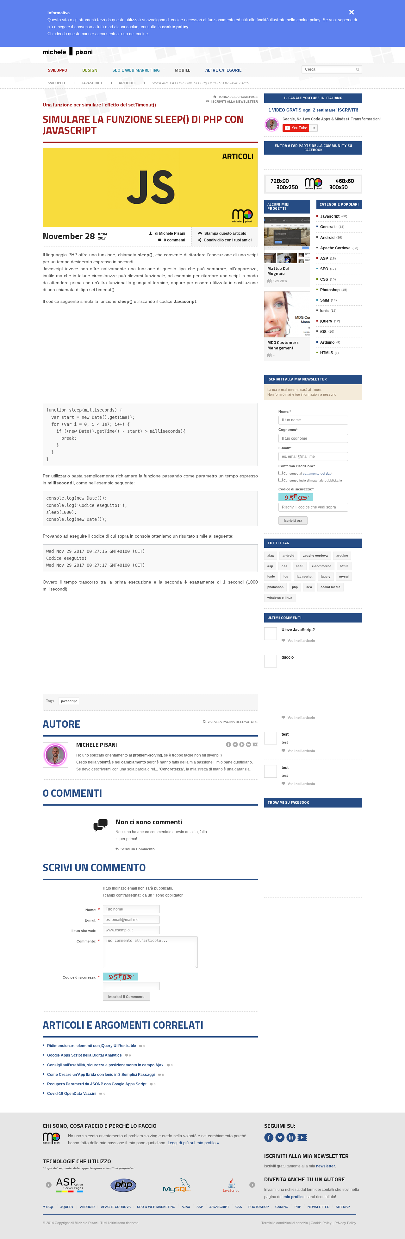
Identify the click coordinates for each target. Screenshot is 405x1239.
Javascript (92, 83)
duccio (288, 657)
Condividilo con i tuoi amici (225, 240)
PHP (298, 1207)
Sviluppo (57, 70)
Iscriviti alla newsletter (232, 101)
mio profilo (293, 1197)
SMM (324, 300)
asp (270, 566)
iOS (323, 331)
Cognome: (287, 429)
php (295, 587)
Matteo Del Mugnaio (278, 271)
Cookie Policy (321, 1223)
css (284, 566)
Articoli (127, 83)
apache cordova (315, 555)
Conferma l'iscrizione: (296, 466)
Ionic (324, 311)
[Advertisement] (242, 52)
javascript (69, 701)
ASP (324, 258)
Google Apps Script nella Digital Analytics (84, 1055)
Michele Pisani (96, 744)
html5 (344, 566)
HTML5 (326, 353)
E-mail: (91, 920)
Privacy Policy (345, 1223)
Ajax (186, 1207)
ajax (270, 555)
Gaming (281, 1207)
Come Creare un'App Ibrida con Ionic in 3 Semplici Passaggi (101, 1074)
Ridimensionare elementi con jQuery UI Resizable (91, 1046)
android (288, 555)
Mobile (182, 70)
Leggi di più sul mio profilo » (193, 1142)
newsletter (325, 1166)
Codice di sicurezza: (80, 977)
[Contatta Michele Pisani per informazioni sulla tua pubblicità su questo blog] (313, 179)
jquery (326, 576)
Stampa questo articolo (222, 233)
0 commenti (171, 240)
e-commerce (321, 566)
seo (309, 587)
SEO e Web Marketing (136, 70)
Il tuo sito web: (84, 931)
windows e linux (279, 597)
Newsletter (318, 1207)
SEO (324, 269)
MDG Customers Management (283, 345)
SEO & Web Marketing (156, 1207)
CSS (324, 279)
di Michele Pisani (167, 233)
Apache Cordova (335, 248)
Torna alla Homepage (235, 97)
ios (286, 576)
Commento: (87, 941)
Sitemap (343, 1207)
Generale (328, 227)
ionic (271, 576)
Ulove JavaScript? (298, 630)
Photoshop (330, 290)
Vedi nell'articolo (298, 640)
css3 (299, 566)
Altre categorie (223, 70)
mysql (344, 576)
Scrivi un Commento (135, 849)
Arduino (327, 342)
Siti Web (277, 281)
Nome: (91, 909)
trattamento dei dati (317, 473)
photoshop (275, 587)
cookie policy (175, 26)
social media (330, 587)
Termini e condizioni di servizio (284, 1223)
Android (327, 237)
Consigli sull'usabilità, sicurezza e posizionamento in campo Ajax (105, 1065)
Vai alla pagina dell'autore (230, 722)
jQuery (326, 321)
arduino (342, 555)
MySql (48, 1207)
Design (89, 70)
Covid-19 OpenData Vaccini (71, 1093)
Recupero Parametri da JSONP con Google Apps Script (96, 1084)
